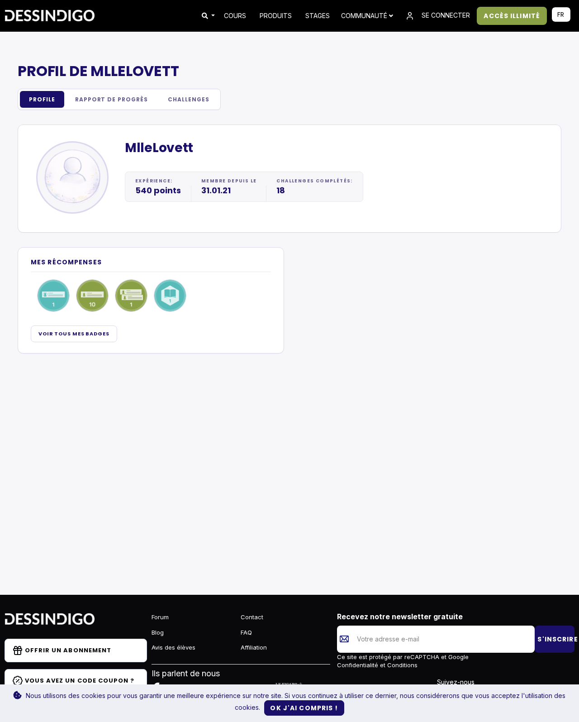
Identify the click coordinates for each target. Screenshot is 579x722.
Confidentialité (358, 665)
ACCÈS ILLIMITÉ (512, 15)
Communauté (365, 15)
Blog (158, 632)
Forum (160, 617)
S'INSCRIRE (555, 639)
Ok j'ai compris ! (304, 707)
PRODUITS (276, 15)
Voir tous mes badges (73, 333)
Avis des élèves (173, 647)
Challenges (188, 99)
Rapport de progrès (111, 99)
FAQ (246, 632)
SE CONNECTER (445, 15)
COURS (235, 15)
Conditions (401, 665)
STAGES (317, 15)
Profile (42, 99)
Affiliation (254, 647)
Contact (252, 617)
